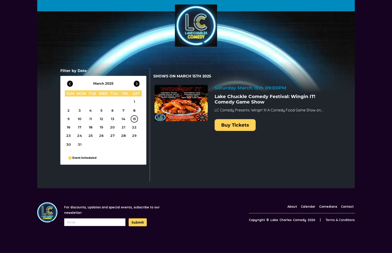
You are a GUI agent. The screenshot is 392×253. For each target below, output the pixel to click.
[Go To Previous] (70, 83)
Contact (347, 207)
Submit (138, 222)
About (292, 207)
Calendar (308, 207)
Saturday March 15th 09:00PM (250, 88)
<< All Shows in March (166, 70)
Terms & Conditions (340, 220)
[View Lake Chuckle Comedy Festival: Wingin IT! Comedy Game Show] (181, 103)
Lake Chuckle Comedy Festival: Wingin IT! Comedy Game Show (265, 99)
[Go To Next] (137, 83)
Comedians (328, 207)
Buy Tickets (235, 125)
